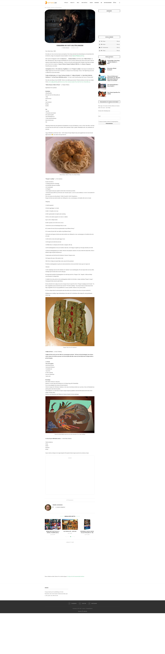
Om (101, 2)
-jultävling (78, 55)
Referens (97, 2)
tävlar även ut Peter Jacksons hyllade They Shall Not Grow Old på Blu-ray (75, 81)
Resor (91, 2)
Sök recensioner (108, 2)
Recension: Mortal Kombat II (111, 69)
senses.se (83, 608)
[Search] (119, 2)
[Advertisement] (70, 476)
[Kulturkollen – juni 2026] (53, 524)
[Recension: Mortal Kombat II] (102, 70)
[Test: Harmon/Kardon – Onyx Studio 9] (102, 86)
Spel (78, 2)
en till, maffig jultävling (53, 81)
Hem (45, 7)
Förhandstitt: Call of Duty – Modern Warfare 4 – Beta (113, 62)
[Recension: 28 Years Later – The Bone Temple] (87, 524)
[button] (46, 528)
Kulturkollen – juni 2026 (52, 531)
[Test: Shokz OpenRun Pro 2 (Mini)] (102, 94)
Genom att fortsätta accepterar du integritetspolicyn (108, 121)
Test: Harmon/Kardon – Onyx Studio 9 (113, 85)
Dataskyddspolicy (89, 608)
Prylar (66, 2)
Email (99, 116)
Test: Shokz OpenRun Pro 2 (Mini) (113, 93)
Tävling (48, 7)
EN (115, 2)
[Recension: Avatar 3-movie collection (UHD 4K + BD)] (70, 524)
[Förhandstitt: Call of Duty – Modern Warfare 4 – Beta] (102, 62)
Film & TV (72, 2)
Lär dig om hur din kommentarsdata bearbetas (75, 576)
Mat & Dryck (84, 2)
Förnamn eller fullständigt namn (104, 110)
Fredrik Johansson (66, 47)
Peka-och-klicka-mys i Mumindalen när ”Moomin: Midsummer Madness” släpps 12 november (113, 78)
